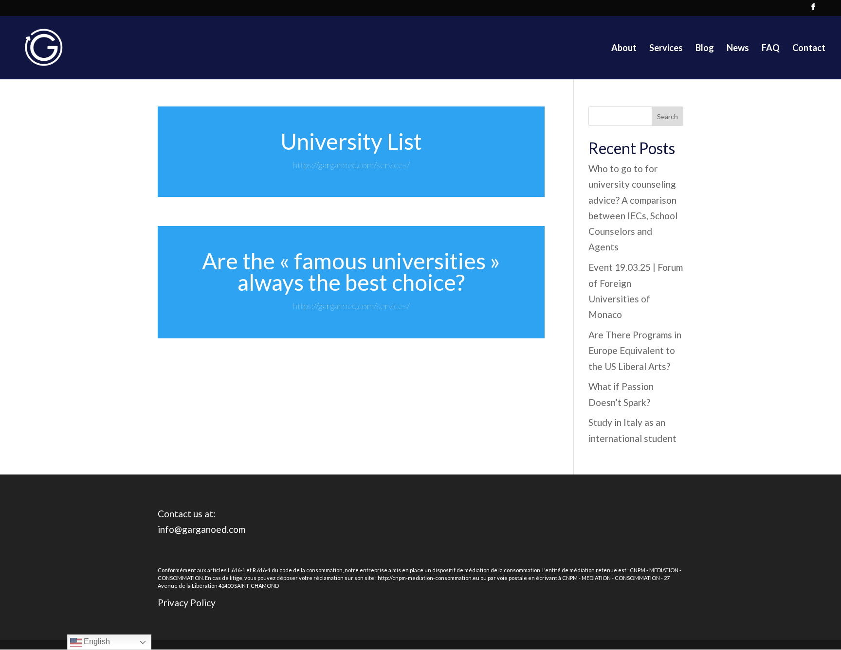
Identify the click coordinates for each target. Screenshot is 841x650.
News (738, 48)
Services (666, 48)
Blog (704, 48)
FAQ (771, 48)
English (96, 641)
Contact (808, 48)
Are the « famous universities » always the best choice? (351, 271)
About (624, 48)
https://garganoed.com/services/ (351, 164)
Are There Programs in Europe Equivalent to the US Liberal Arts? (634, 350)
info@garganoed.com (201, 529)
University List (351, 141)
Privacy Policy (187, 602)
